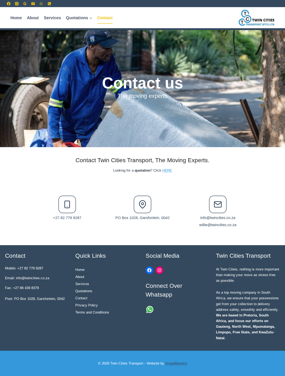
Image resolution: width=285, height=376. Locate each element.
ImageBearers (176, 363)
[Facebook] (8, 3)
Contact (105, 17)
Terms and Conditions (92, 312)
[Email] (33, 3)
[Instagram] (16, 3)
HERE (167, 170)
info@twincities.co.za (217, 218)
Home (16, 17)
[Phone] (49, 3)
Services (52, 17)
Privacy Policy (86, 305)
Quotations (83, 291)
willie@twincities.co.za (217, 225)
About (33, 17)
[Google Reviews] (24, 3)
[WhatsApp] (41, 3)
